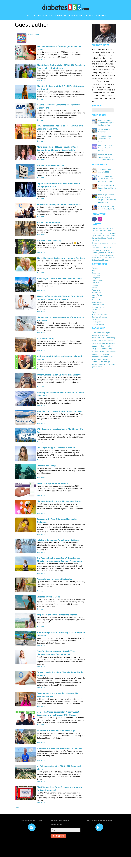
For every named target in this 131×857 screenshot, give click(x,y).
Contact (101, 16)
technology (96, 362)
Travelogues (96, 322)
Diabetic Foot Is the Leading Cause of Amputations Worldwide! (106, 157)
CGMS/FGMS (96, 275)
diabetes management (107, 343)
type (101, 364)
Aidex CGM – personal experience (52, 483)
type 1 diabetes (109, 364)
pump (111, 357)
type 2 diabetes (97, 367)
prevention (104, 357)
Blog (93, 270)
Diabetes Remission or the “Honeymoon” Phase (59, 501)
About (89, 16)
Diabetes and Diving (46, 466)
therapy (104, 362)
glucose (98, 349)
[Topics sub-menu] (65, 16)
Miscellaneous (97, 302)
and (95, 333)
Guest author (33, 35)
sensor (94, 359)
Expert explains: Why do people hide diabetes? (59, 204)
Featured (95, 285)
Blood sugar (96, 273)
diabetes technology (99, 346)
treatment (95, 364)
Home (28, 16)
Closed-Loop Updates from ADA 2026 (104, 244)
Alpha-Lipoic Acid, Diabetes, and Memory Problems (61, 258)
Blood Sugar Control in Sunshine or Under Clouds (59, 278)
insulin (102, 351)
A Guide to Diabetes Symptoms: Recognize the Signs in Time (106, 122)
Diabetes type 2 (43, 16)
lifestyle (112, 351)
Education (95, 283)
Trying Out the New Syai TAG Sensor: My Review (59, 748)
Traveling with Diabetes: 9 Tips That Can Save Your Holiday (103, 229)
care (103, 333)
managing (106, 354)
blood (99, 333)
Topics (59, 16)
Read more (40, 59)
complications (96, 335)
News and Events (98, 305)
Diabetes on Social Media (48, 597)
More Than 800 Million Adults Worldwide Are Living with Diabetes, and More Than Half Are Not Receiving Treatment (103, 251)
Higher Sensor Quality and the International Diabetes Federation (105, 178)
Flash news (96, 290)
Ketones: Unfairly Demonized (50, 165)
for (93, 349)
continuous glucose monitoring (103, 338)
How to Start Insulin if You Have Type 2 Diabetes (106, 147)
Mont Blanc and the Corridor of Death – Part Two (59, 411)
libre (107, 351)
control (94, 341)
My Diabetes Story (45, 338)
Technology (96, 319)
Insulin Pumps (97, 295)
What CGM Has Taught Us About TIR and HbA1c (59, 375)
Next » (17, 807)
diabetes (102, 340)
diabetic (111, 346)
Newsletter (76, 16)
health (104, 349)
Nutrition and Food (98, 307)
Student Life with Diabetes (49, 222)
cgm (108, 332)
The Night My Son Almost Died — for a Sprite (105, 138)
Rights (94, 312)
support (105, 359)
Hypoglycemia (97, 292)
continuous (105, 335)
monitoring (96, 357)
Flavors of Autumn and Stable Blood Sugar (56, 730)
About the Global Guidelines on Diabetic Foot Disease (103, 259)
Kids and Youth (97, 300)
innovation (95, 351)
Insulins (94, 297)
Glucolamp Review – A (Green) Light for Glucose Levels (107, 188)
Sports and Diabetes (99, 317)
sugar (100, 359)
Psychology (96, 310)
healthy (110, 349)
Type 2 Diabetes (98, 324)
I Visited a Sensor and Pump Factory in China (58, 540)
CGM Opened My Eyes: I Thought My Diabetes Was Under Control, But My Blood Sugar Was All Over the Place (104, 236)
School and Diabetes (99, 314)
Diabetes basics (97, 280)
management (97, 354)
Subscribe (58, 836)
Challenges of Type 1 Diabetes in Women (56, 448)
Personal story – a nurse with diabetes (54, 579)
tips (109, 361)
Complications (97, 278)
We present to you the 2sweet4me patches (57, 615)
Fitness (94, 288)
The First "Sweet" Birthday (49, 240)
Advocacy (95, 268)
